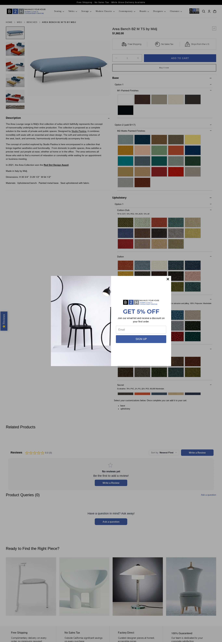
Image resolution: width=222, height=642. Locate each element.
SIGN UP (141, 339)
